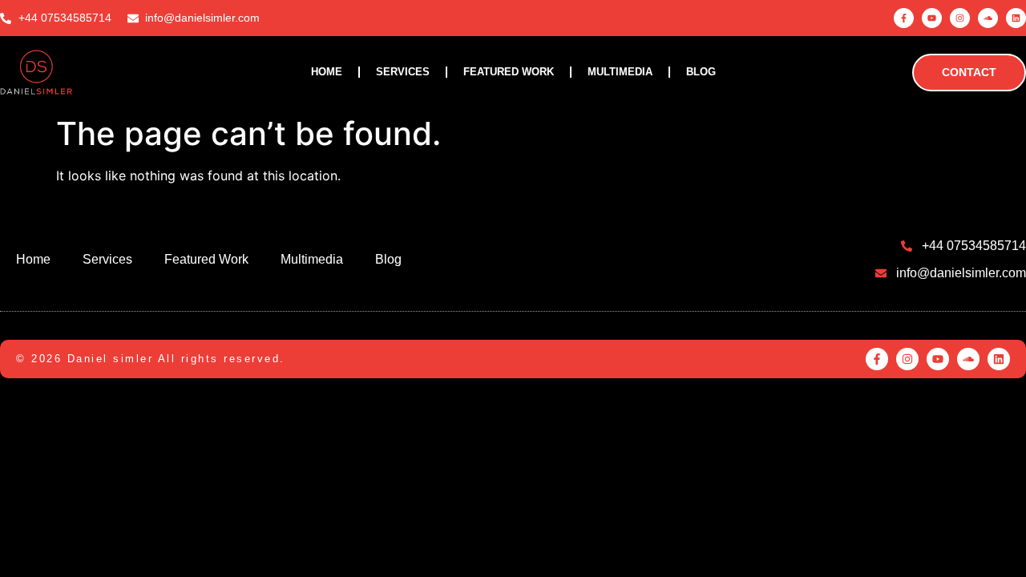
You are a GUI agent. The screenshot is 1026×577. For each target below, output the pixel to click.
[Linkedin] (1016, 18)
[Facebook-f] (904, 18)
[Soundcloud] (988, 18)
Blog (701, 72)
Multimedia (620, 72)
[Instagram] (960, 18)
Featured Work (508, 72)
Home (326, 72)
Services (403, 72)
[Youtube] (932, 18)
